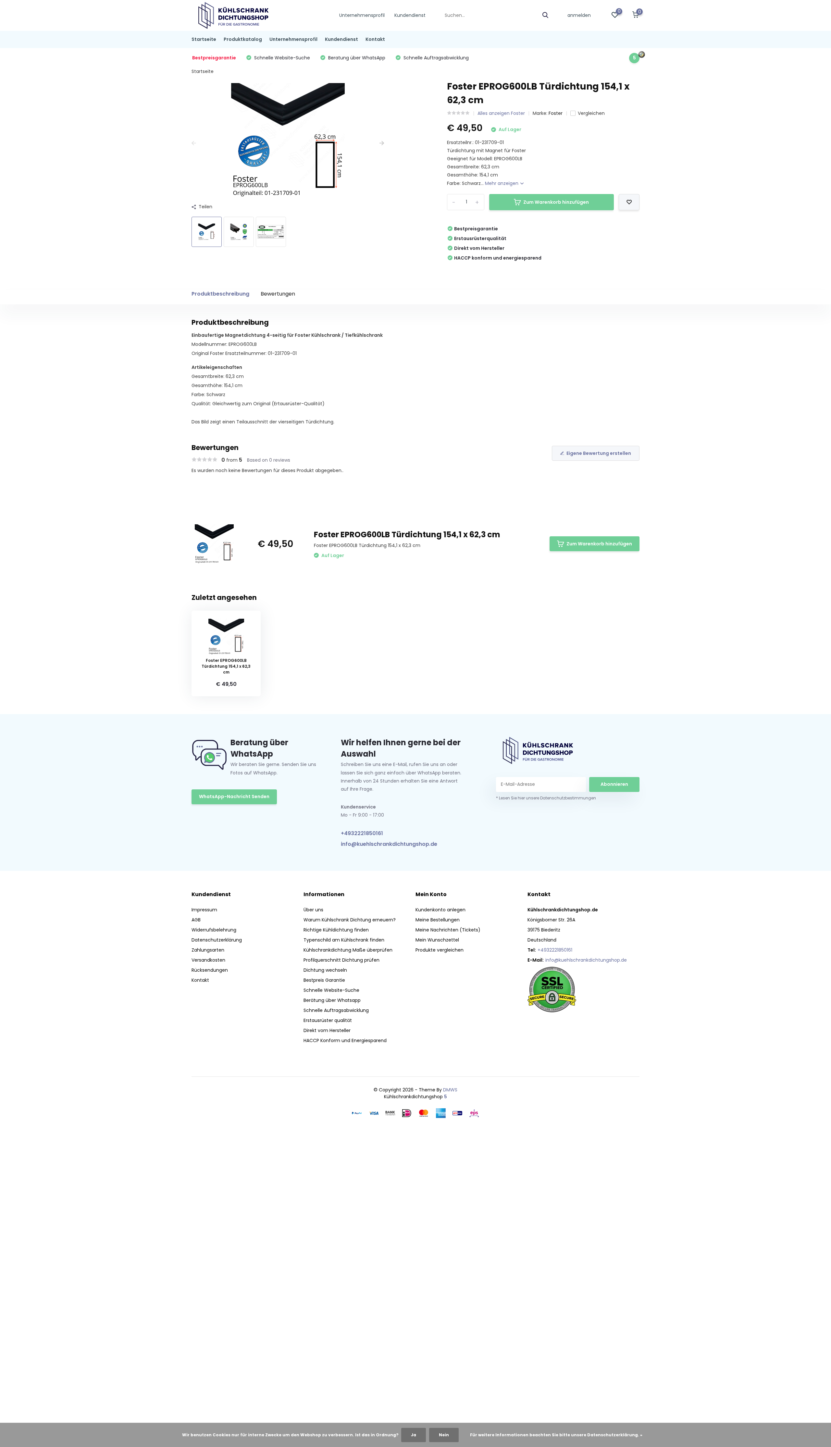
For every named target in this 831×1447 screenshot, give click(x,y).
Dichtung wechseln (325, 970)
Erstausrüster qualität (328, 1020)
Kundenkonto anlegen (440, 909)
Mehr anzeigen (502, 183)
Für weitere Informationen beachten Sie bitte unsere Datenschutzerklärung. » (556, 1435)
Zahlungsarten (208, 950)
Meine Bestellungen (438, 920)
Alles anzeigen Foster (501, 113)
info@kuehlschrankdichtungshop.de (389, 844)
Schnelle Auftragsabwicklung (336, 1010)
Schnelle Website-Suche (331, 990)
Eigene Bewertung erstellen (598, 453)
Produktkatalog (243, 39)
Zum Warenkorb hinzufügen (556, 202)
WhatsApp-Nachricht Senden (234, 796)
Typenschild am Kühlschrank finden (344, 940)
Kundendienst (410, 15)
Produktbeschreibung (220, 294)
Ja (413, 1435)
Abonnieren (614, 784)
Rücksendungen (210, 970)
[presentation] (194, 143)
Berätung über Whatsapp (332, 1000)
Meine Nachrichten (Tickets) (448, 930)
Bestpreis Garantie (324, 980)
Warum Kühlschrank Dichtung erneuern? (350, 920)
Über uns (313, 909)
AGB (196, 920)
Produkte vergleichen (440, 950)
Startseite (204, 39)
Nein (444, 1435)
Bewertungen (278, 294)
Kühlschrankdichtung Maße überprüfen (348, 950)
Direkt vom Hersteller (327, 1030)
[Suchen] (546, 15)
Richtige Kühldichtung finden (336, 930)
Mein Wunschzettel (437, 940)
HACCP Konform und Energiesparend (345, 1040)
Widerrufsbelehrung (214, 930)
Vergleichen (591, 113)
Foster (556, 113)
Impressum (204, 909)
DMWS (450, 1090)
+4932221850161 (362, 833)
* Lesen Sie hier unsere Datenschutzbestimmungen (546, 798)
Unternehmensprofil (362, 15)
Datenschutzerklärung (217, 940)
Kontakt (375, 39)
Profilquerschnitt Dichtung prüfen (341, 960)
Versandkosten (208, 960)
